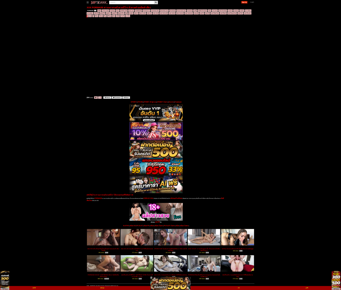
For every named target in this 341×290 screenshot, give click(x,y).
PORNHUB (91, 10)
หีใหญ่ (109, 16)
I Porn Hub (105, 10)
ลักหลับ (131, 13)
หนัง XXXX (172, 13)
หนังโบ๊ (202, 13)
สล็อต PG (146, 225)
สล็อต (152, 225)
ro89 (195, 10)
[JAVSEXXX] (99, 2)
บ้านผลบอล (178, 102)
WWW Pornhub (202, 10)
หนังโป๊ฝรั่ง (223, 13)
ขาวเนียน (248, 10)
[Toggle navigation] (88, 2)
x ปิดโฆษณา (4, 289)
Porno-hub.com (181, 10)
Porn (117, 10)
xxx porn (214, 10)
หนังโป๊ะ (240, 13)
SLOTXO (126, 225)
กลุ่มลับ (242, 10)
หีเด (105, 16)
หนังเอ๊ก (196, 13)
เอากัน (127, 16)
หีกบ (96, 16)
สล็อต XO (133, 225)
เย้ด (114, 16)
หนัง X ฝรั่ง (143, 13)
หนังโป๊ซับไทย (215, 13)
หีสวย (100, 16)
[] (156, 2)
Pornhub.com (164, 10)
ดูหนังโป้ (114, 13)
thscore (171, 102)
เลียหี (117, 16)
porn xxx (131, 10)
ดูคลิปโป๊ (102, 13)
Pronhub (189, 10)
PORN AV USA (148, 198)
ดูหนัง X (108, 13)
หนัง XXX (155, 13)
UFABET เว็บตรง (162, 102)
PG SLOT (139, 225)
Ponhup (112, 10)
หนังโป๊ (207, 13)
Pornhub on (146, 10)
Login (252, 2)
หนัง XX (149, 13)
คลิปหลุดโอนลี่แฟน (176, 198)
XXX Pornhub (222, 10)
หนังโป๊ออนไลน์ (232, 13)
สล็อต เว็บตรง (159, 225)
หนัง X (136, 13)
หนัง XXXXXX (188, 13)
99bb (99, 10)
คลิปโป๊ (96, 13)
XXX (209, 10)
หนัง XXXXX (180, 13)
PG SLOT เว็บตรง (169, 225)
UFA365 (140, 102)
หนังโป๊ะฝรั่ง (247, 13)
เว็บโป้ (122, 16)
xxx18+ (230, 10)
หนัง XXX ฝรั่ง (163, 13)
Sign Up (244, 2)
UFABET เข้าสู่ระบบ (150, 102)
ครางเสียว (90, 13)
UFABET (134, 102)
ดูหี (126, 13)
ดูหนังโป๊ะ (121, 13)
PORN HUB (124, 10)
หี (93, 16)
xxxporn (236, 10)
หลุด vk (89, 16)
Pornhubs (172, 10)
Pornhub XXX (155, 10)
